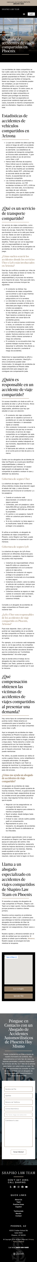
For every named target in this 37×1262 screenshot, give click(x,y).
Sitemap (21, 1241)
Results (18, 1213)
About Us (18, 1200)
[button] (24, 14)
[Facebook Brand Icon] (22, 1187)
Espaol (18, 1207)
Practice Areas (18, 1204)
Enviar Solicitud (18, 1152)
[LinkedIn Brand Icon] (14, 1187)
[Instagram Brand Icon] (18, 1187)
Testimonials (18, 1211)
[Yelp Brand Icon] (10, 1187)
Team (18, 1202)
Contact (18, 1216)
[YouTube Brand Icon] (26, 1187)
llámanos (31, 938)
